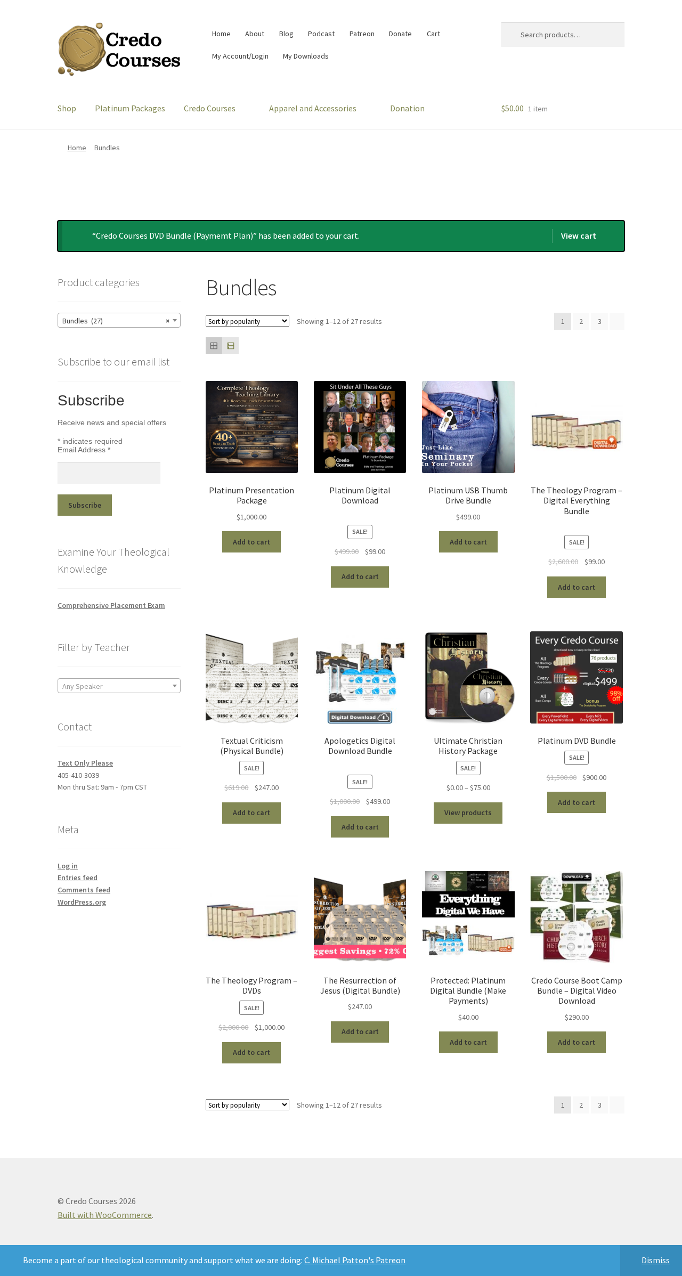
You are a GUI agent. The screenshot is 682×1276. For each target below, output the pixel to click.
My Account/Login (240, 56)
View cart (578, 235)
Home (221, 33)
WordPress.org (82, 902)
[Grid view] (214, 345)
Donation (407, 108)
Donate (400, 33)
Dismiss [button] (656, 1260)
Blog (286, 33)
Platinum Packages (130, 108)
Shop (67, 108)
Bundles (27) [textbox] (115, 321)
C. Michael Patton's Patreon (354, 1260)
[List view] (230, 345)
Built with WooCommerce (105, 1214)
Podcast (321, 33)
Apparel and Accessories (312, 108)
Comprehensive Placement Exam (111, 605)
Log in (68, 866)
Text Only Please (85, 763)
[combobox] (119, 320)
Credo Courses (210, 108)
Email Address (84, 449)
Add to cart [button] (251, 542)
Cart (433, 33)
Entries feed (78, 877)
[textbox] (119, 686)
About (254, 33)
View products (468, 812)
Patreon (362, 33)
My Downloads (306, 56)
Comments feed (84, 890)
